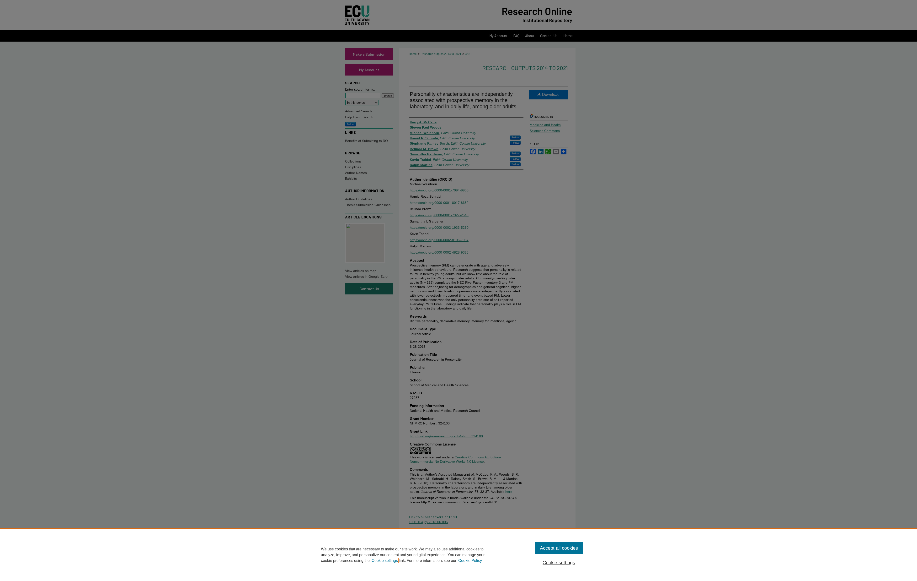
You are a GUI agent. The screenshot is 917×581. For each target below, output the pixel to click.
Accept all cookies (559, 548)
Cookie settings (385, 561)
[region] (458, 554)
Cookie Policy (470, 561)
